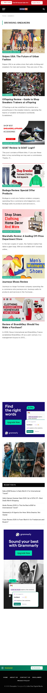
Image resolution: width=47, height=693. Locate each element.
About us (14, 677)
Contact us (25, 677)
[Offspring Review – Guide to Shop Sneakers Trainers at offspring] (23, 84)
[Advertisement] (23, 373)
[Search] (43, 9)
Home (4, 16)
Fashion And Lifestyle (11, 52)
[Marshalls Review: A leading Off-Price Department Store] (23, 221)
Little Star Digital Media (34, 686)
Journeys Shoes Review (15, 281)
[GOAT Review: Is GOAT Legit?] (23, 133)
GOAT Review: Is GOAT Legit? (18, 147)
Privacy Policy (23, 680)
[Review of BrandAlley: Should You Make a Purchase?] (23, 309)
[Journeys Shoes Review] (23, 266)
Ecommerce (7, 95)
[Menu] (3, 9)
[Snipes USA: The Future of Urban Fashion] (23, 41)
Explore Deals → (37, 2)
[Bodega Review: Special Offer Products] (23, 175)
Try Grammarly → (37, 668)
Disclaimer (36, 677)
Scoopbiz (13, 686)
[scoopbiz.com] (23, 9)
